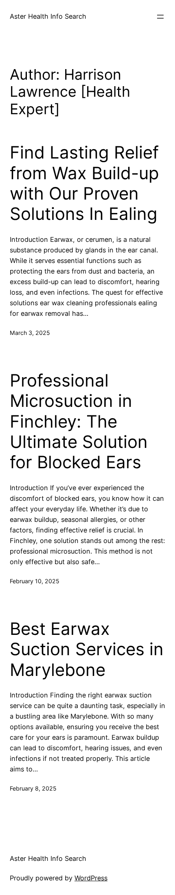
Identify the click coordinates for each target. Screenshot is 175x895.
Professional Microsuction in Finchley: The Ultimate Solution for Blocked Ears (79, 421)
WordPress (90, 878)
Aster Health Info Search (48, 16)
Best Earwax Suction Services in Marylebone (87, 649)
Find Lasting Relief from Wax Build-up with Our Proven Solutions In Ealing (84, 183)
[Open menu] (160, 17)
